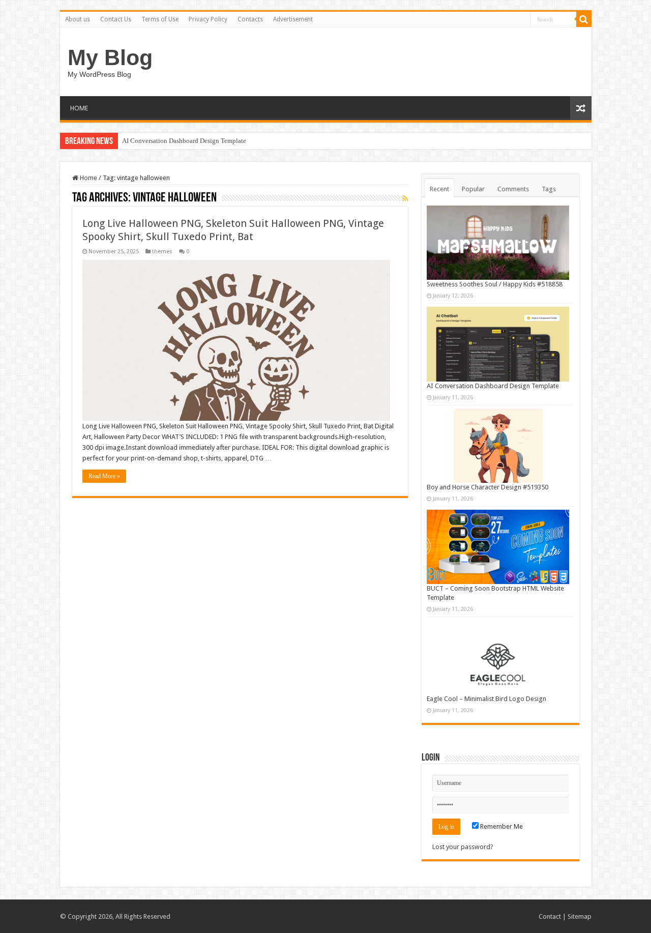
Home (87, 178)
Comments (513, 189)
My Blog (110, 57)
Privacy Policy (208, 19)
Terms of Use (160, 19)
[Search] (583, 19)
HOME (79, 108)
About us (77, 19)
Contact (550, 916)
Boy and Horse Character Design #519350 (487, 487)
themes (162, 251)
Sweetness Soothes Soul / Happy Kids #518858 (495, 284)
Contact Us (115, 19)
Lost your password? (462, 847)
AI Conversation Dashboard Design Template (184, 140)
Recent (439, 189)
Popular (473, 189)
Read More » (104, 476)
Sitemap (579, 916)
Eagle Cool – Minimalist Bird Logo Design (486, 699)
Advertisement (293, 19)
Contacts (250, 19)
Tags (549, 189)
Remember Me (501, 826)
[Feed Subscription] (405, 198)
